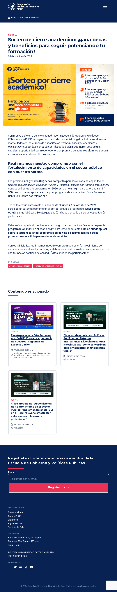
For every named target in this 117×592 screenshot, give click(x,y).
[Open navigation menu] (105, 6)
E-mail (12, 472)
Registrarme (57, 487)
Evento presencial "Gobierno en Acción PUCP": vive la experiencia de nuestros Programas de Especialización (31, 340)
